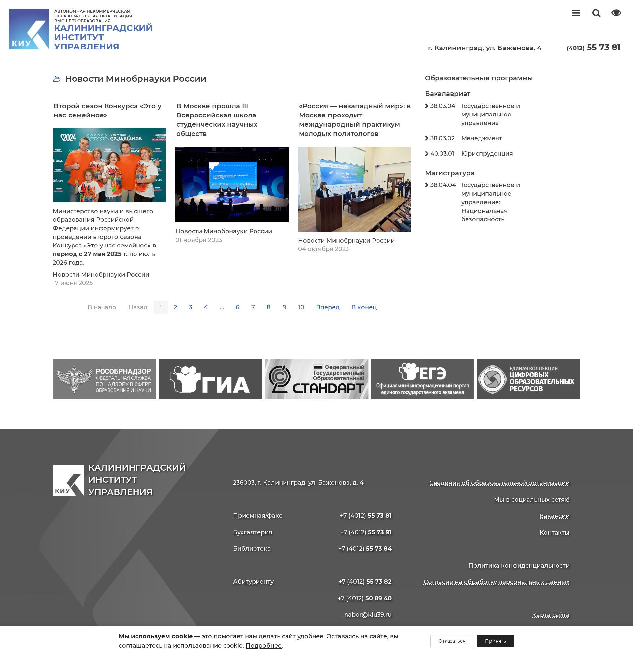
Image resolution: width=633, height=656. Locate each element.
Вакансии (554, 516)
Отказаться (451, 641)
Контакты (555, 532)
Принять (495, 641)
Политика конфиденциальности (519, 565)
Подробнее (264, 645)
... (222, 307)
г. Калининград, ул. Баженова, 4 (485, 48)
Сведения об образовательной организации (499, 483)
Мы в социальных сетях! (532, 499)
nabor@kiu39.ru (368, 614)
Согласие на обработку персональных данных (497, 582)
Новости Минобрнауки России (101, 274)
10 (301, 307)
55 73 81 (593, 47)
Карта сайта (551, 615)
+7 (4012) (366, 515)
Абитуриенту (253, 581)
